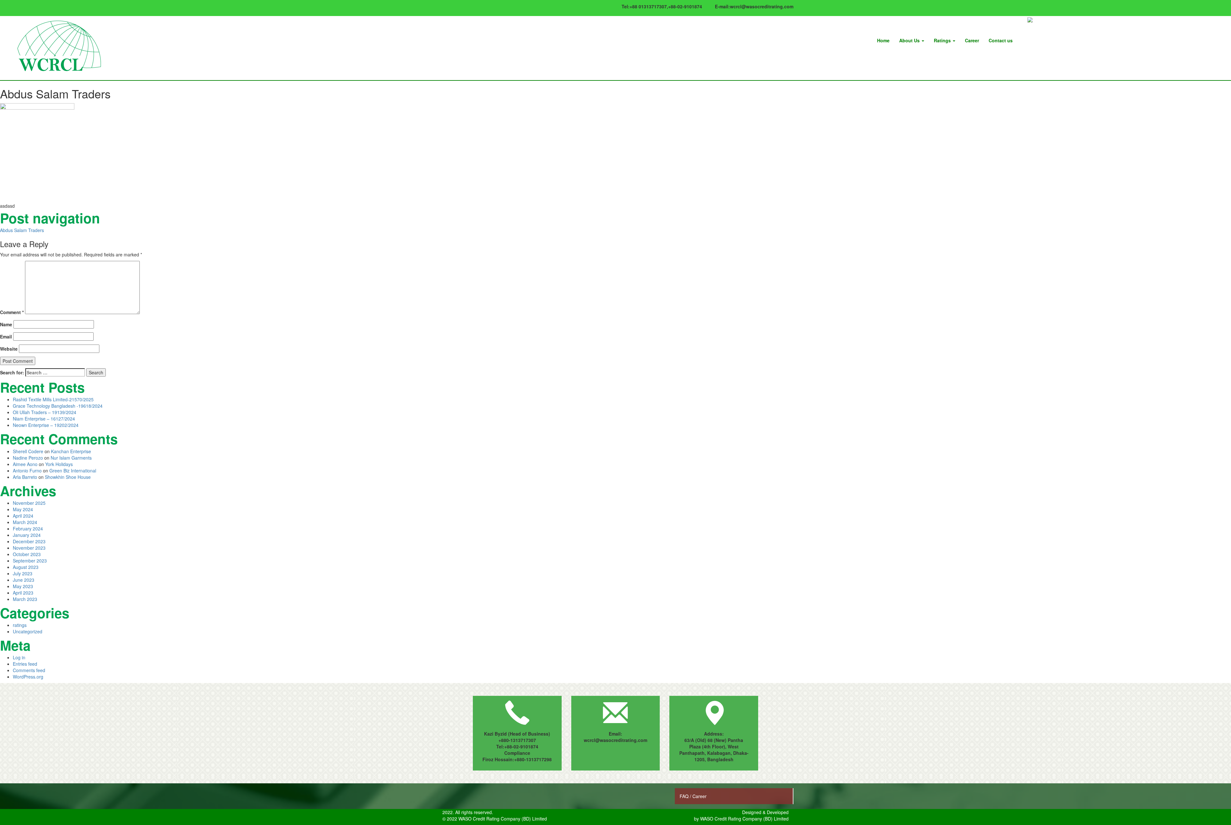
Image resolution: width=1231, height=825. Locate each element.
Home (883, 40)
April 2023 (23, 592)
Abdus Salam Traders (22, 230)
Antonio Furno (27, 470)
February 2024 (28, 528)
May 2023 (23, 586)
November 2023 (29, 548)
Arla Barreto (25, 477)
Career (972, 40)
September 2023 (30, 560)
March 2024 (25, 522)
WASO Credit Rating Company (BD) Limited (744, 818)
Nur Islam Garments (71, 457)
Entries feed (25, 664)
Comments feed (29, 670)
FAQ (685, 796)
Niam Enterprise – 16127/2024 (44, 418)
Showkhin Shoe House (68, 477)
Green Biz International (72, 470)
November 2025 (29, 503)
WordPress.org (28, 676)
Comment (12, 312)
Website (9, 349)
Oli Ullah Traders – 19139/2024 (44, 412)
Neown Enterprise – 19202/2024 (46, 425)
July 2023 (22, 573)
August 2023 (25, 567)
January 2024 (27, 535)
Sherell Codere (28, 451)
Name (6, 324)
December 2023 (29, 541)
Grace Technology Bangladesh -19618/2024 (58, 406)
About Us (910, 40)
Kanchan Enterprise (71, 451)
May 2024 (23, 509)
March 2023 (25, 599)
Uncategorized (27, 631)
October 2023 (27, 554)
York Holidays (59, 464)
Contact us (1001, 40)
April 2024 (23, 515)
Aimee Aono (25, 464)
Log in (19, 657)
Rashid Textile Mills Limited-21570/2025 (53, 399)
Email (6, 336)
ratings (20, 625)
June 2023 (23, 580)
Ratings (943, 40)
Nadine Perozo (28, 457)
